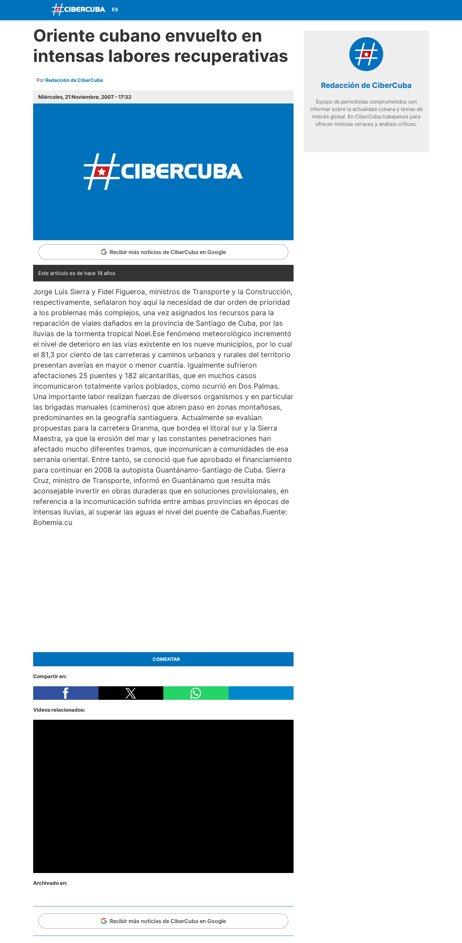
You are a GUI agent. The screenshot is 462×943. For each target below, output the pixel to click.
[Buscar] (342, 9)
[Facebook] (374, 10)
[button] (65, 693)
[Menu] (40, 9)
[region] (163, 588)
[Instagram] (422, 10)
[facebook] (346, 136)
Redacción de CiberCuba (74, 80)
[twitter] (356, 136)
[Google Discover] (358, 10)
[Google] (386, 136)
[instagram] (366, 136)
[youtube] (376, 136)
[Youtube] (406, 10)
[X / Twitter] (390, 10)
